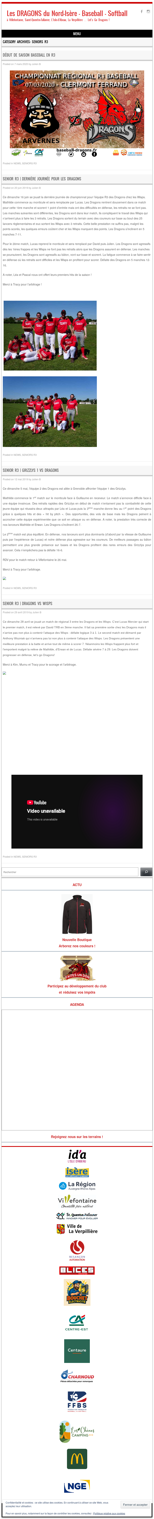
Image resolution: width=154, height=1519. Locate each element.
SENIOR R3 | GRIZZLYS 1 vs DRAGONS (31, 470)
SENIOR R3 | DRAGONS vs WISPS (27, 603)
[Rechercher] (146, 871)
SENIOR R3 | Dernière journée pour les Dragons (42, 179)
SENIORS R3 (29, 163)
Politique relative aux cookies (109, 1513)
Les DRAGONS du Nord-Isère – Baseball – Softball (67, 13)
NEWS (17, 163)
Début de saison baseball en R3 (29, 55)
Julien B (36, 64)
